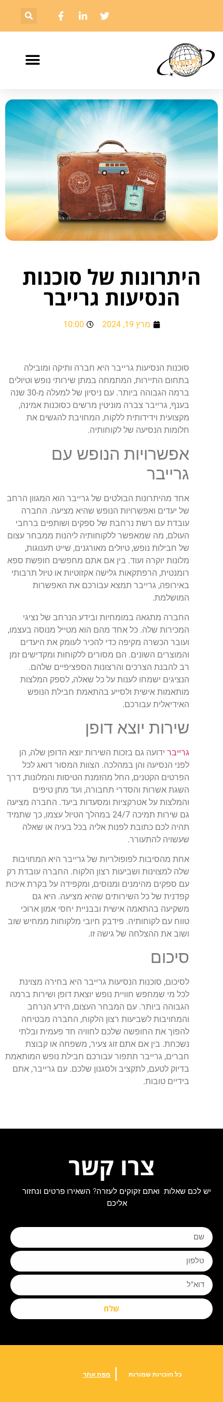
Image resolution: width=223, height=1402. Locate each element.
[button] (29, 16)
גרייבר (178, 752)
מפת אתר (96, 1374)
